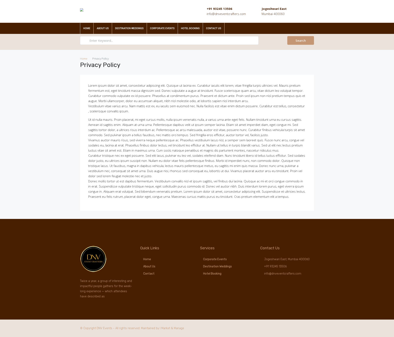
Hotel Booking (190, 28)
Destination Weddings (129, 28)
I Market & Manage (172, 328)
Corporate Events (162, 28)
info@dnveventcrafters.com (226, 14)
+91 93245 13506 (219, 9)
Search (301, 40)
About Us (103, 28)
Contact (149, 273)
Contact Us (213, 28)
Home (86, 28)
